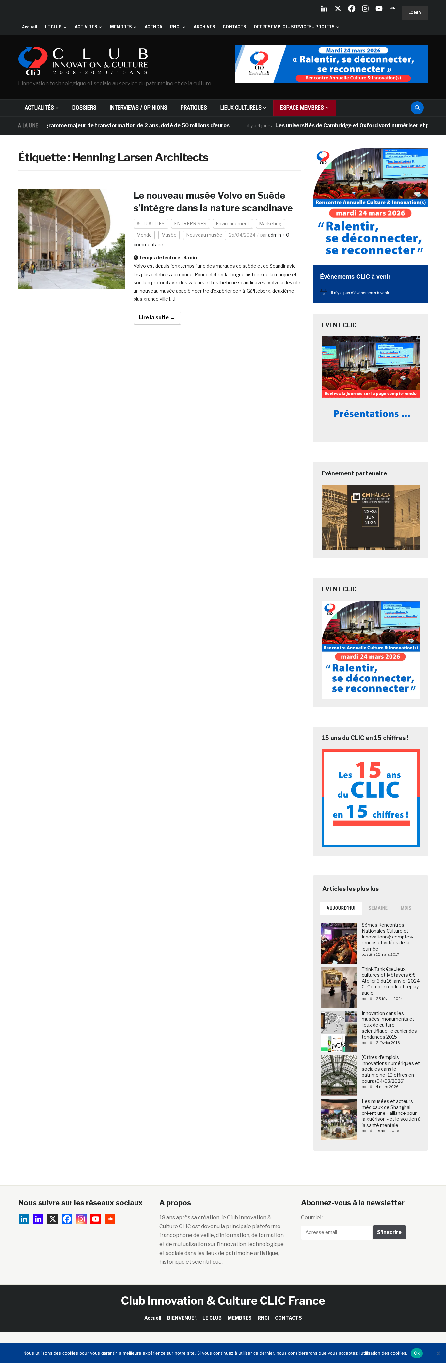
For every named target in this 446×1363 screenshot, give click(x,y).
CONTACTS (234, 26)
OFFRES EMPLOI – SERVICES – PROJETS (294, 26)
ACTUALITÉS (39, 107)
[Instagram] (365, 8)
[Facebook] (352, 8)
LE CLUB (53, 26)
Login (415, 12)
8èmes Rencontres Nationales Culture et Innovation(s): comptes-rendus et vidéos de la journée (388, 937)
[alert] (370, 293)
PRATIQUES (194, 107)
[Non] (438, 1353)
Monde (144, 235)
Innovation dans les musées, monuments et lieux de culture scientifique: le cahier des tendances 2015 (389, 1025)
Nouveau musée (204, 235)
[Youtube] (379, 8)
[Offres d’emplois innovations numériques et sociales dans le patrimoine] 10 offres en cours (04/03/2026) (391, 1069)
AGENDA (153, 26)
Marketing (270, 223)
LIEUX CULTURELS (241, 107)
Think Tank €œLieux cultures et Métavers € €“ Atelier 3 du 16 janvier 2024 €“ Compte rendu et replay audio (391, 981)
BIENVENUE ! (182, 1318)
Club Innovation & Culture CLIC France (223, 1300)
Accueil (29, 26)
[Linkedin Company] (324, 8)
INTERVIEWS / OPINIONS (138, 107)
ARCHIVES (204, 26)
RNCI (175, 26)
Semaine (378, 908)
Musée (169, 235)
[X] (338, 8)
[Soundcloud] (393, 8)
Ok (417, 1352)
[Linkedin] (38, 1219)
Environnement (232, 223)
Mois (406, 908)
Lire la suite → (157, 317)
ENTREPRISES (190, 223)
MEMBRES (121, 26)
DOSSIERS (84, 107)
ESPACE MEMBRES (302, 107)
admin (274, 235)
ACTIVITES (86, 26)
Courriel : (312, 1217)
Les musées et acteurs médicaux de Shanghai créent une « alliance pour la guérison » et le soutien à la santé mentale (391, 1113)
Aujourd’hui (341, 908)
